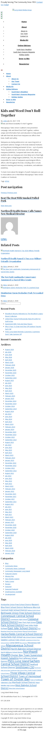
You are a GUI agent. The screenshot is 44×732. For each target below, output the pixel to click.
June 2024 (8, 417)
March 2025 (9, 393)
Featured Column (11, 574)
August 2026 (9, 349)
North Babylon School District (26, 648)
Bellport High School (34, 610)
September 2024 (11, 409)
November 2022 (10, 466)
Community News (11, 566)
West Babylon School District (19, 687)
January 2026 (9, 368)
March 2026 (9, 362)
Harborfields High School (12, 637)
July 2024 (8, 414)
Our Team (24, 34)
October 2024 (10, 406)
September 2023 (11, 440)
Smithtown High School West (18, 670)
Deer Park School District (21, 623)
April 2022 (8, 484)
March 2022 (9, 486)
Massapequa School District (17, 646)
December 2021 (10, 494)
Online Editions (24, 45)
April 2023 (8, 453)
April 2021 (8, 515)
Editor (5, 267)
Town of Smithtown (36, 680)
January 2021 (9, 522)
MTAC (7, 181)
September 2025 (11, 378)
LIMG (5, 121)
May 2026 (8, 357)
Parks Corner (9, 581)
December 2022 (10, 463)
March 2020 (9, 548)
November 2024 (10, 404)
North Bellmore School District (12, 652)
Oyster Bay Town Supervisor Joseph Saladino (21, 656)
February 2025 (10, 396)
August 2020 (9, 535)
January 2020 (9, 553)
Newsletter (24, 64)
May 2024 (8, 419)
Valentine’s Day (6, 682)
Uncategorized (10, 594)
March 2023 (9, 455)
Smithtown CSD (25, 667)
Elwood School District (30, 631)
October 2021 (10, 499)
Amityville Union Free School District (16, 604)
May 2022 (8, 481)
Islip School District (29, 637)
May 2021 (8, 512)
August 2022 (9, 473)
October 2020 (10, 530)
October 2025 (10, 375)
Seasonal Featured (11, 589)
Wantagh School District (23, 682)
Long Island (14, 642)
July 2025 (8, 383)
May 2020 (8, 543)
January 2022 (9, 491)
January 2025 (9, 398)
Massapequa (23, 643)
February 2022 (10, 489)
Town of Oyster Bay (15, 679)
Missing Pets (9, 576)
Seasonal (8, 587)
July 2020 (8, 538)
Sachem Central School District (20, 662)
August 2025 (9, 380)
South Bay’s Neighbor (24, 49)
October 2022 (10, 468)
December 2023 (10, 432)
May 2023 (8, 450)
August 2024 (9, 411)
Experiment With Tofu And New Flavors (18, 324)
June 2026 (8, 355)
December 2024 (10, 401)
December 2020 (10, 525)
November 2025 (10, 373)
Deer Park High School (27, 622)
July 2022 (8, 476)
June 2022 (8, 478)
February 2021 (10, 520)
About (24, 27)
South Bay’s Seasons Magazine (24, 52)
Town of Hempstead (30, 676)
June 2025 (8, 386)
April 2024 (8, 422)
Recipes (7, 584)
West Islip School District (17, 688)
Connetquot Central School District (17, 617)
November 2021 (10, 496)
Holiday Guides (24, 55)
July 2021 (8, 507)
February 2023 (10, 458)
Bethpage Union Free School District (20, 612)
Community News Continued (15, 568)
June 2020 (8, 540)
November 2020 (10, 527)
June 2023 (8, 447)
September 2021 (11, 502)
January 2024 (9, 429)
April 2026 (8, 360)
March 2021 (9, 517)
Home (24, 22)
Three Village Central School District (18, 674)
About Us (24, 31)
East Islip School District (23, 628)
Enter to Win (24, 58)
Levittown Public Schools (16, 640)
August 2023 (9, 442)
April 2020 (8, 545)
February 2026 (10, 365)
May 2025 (8, 388)
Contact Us (24, 36)
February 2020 (10, 551)
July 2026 (8, 352)
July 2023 (8, 445)
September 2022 (11, 471)
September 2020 (11, 533)
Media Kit (24, 40)
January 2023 (9, 460)
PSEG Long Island (18, 661)
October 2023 (10, 437)
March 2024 (9, 424)
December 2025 (10, 370)
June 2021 (8, 509)
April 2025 (8, 391)
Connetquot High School (18, 619)
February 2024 (10, 427)
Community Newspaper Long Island (17, 571)
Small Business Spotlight (13, 592)
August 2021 (9, 504)
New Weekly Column (12, 579)
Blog (6, 563)
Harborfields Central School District (22, 634)
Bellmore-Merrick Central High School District (20, 608)
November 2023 (10, 435)
